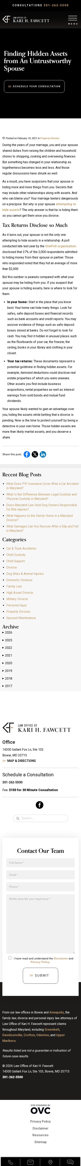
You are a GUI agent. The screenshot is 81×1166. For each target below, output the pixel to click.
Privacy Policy (40, 962)
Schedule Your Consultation (37, 86)
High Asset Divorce (19, 593)
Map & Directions (21, 761)
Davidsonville (12, 1035)
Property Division (49, 138)
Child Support (15, 561)
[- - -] (72, 17)
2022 (7, 648)
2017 (7, 686)
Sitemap (40, 1142)
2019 (7, 671)
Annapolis (56, 1012)
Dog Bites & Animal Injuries (25, 574)
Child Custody (15, 555)
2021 (7, 655)
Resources (40, 1135)
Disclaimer (61, 958)
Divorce (11, 567)
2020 (7, 663)
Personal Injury (16, 605)
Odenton (42, 1035)
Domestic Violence (19, 580)
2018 (7, 678)
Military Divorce (17, 599)
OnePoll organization (60, 246)
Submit (42, 975)
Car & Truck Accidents (21, 548)
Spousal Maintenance (21, 618)
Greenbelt (52, 1029)
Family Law (14, 586)
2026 (7, 632)
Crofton (29, 1035)
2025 (7, 640)
